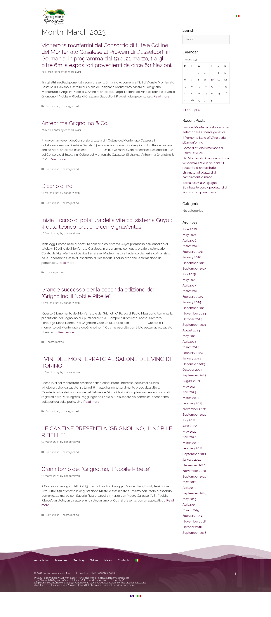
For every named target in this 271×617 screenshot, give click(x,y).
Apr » (196, 110)
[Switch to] (238, 16)
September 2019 (194, 493)
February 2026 (193, 252)
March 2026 (191, 246)
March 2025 (191, 291)
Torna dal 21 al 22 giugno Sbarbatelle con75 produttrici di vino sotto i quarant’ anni (205, 187)
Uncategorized (69, 106)
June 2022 (190, 426)
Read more (161, 96)
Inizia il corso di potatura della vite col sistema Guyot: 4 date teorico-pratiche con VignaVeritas (106, 223)
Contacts (225, 15)
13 (185, 86)
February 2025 (193, 296)
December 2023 (194, 364)
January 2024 (192, 358)
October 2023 (192, 369)
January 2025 (192, 302)
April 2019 (189, 504)
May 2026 (190, 235)
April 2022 (189, 437)
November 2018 (194, 521)
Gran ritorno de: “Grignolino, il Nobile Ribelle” (95, 469)
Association (147, 15)
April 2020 (189, 488)
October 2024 (192, 319)
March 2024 (191, 347)
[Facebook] (235, 573)
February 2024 (193, 353)
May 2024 (190, 336)
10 (212, 79)
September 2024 (194, 324)
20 (185, 93)
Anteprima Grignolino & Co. (74, 123)
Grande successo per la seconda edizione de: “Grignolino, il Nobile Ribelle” (97, 292)
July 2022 (189, 420)
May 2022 (189, 431)
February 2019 (193, 516)
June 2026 (190, 229)
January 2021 (192, 459)
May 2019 (189, 499)
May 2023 (189, 386)
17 (212, 86)
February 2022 (193, 448)
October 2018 (192, 527)
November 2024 (194, 313)
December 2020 (194, 465)
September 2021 (194, 454)
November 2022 (194, 409)
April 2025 (189, 285)
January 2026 (192, 257)
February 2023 (193, 403)
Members (165, 15)
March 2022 (191, 443)
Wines (198, 15)
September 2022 (194, 414)
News (210, 15)
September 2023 (194, 375)
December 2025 (194, 263)
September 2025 (194, 268)
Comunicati (52, 106)
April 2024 (189, 341)
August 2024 (191, 330)
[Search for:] (206, 39)
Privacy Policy (41, 577)
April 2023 (189, 392)
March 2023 (191, 398)
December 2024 (194, 308)
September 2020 (194, 476)
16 (205, 86)
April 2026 (189, 240)
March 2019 (191, 510)
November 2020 (194, 471)
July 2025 (189, 274)
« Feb (186, 110)
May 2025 (190, 280)
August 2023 (191, 381)
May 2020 (190, 482)
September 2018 (194, 532)
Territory (183, 15)
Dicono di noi (57, 186)
